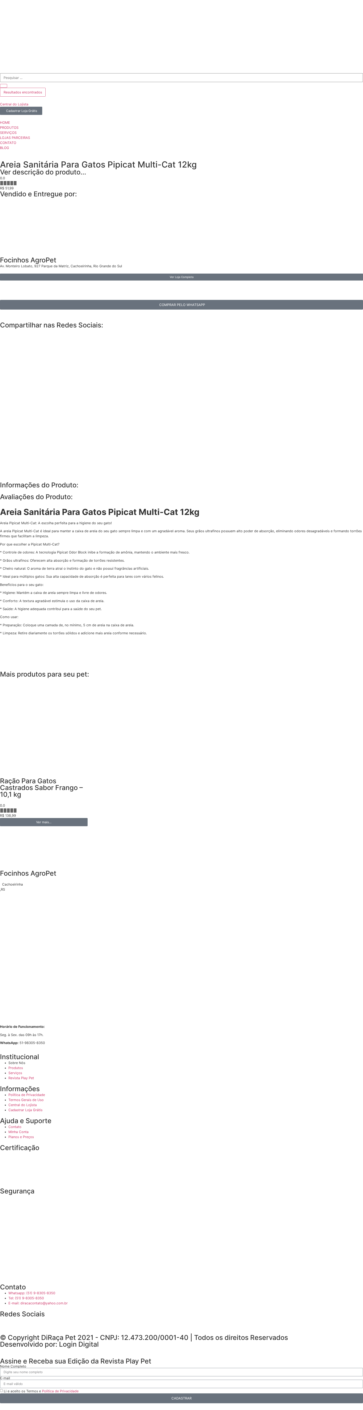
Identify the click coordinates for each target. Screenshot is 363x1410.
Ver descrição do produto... (43, 172)
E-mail (5, 1378)
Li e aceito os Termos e (41, 1391)
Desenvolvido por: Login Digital (49, 1344)
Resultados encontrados (23, 92)
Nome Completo (13, 1366)
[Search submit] (3, 86)
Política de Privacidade (60, 1391)
